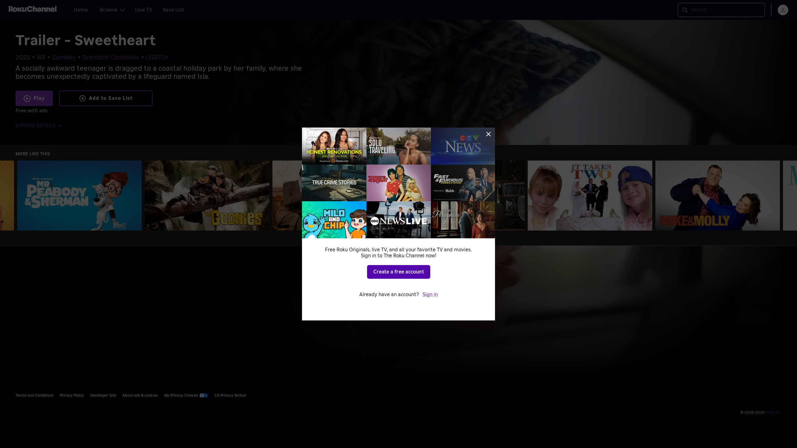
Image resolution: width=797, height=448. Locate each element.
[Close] (488, 134)
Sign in (430, 294)
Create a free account (398, 271)
